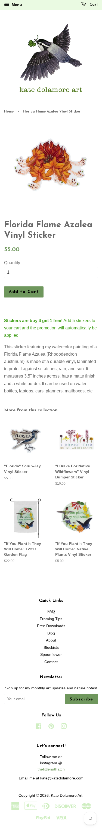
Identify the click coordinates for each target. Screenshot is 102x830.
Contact (51, 662)
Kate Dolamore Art (66, 795)
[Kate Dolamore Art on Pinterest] (51, 727)
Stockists (51, 648)
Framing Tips (51, 619)
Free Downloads (51, 626)
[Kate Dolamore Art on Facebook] (38, 727)
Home (9, 111)
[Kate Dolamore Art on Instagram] (64, 727)
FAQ (51, 612)
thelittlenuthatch (51, 769)
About (51, 640)
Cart (93, 5)
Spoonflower (51, 655)
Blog (51, 633)
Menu (16, 4)
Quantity (12, 262)
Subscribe (81, 699)
